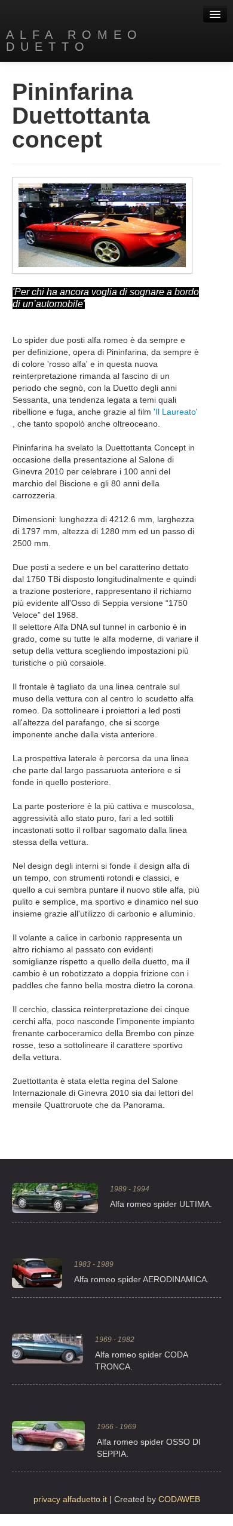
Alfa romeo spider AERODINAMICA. (141, 1279)
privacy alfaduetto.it (70, 1499)
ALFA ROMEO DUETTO (74, 40)
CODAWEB (179, 1499)
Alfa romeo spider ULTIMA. (161, 1204)
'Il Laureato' (176, 411)
